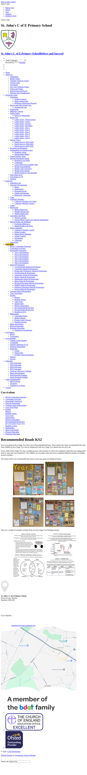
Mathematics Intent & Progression (26, 279)
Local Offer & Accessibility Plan (26, 165)
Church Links (15, 83)
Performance (19, 189)
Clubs (12, 197)
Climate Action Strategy (18, 340)
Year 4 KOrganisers (21, 259)
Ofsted (16, 351)
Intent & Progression (17, 265)
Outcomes (9, 361)
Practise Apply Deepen (22, 320)
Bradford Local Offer (22, 160)
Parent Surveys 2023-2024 (24, 142)
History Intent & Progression (24, 277)
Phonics (17, 298)
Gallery (12, 205)
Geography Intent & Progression (26, 275)
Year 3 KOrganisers (21, 257)
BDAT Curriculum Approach (20, 246)
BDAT (7, 10)
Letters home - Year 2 (22, 130)
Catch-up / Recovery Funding (20, 371)
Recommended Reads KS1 (24, 308)
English (12, 295)
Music (16, 187)
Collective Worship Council (24, 203)
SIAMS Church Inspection (24, 355)
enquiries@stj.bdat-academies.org (23, 625)
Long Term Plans (16, 293)
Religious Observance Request (25, 103)
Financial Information (17, 347)
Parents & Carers (11, 95)
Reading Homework (21, 212)
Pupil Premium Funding (18, 375)
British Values (15, 79)
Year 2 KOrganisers (21, 255)
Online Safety (15, 113)
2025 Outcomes (15, 369)
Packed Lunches (20, 218)
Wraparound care (20, 107)
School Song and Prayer (18, 91)
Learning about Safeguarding (20, 291)
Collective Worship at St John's (25, 201)
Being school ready (21, 101)
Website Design (6, 755)
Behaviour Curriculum (22, 195)
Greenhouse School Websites (25, 755)
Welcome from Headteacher (20, 93)
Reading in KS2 (20, 312)
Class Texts (18, 302)
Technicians (18, 238)
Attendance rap (15, 183)
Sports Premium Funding (19, 377)
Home (7, 73)
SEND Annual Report (22, 167)
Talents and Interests (21, 193)
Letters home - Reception (23, 126)
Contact (8, 388)
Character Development (18, 185)
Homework (14, 208)
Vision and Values (16, 89)
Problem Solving (20, 322)
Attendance (14, 97)
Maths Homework (21, 210)
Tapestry (8, 14)
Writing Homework (21, 214)
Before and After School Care (20, 105)
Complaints (18, 163)
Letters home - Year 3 (22, 132)
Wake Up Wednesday (22, 115)
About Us (8, 75)
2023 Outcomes (15, 365)
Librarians (18, 240)
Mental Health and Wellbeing (20, 222)
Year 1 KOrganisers (21, 253)
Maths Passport (19, 318)
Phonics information (21, 306)
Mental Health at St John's (23, 226)
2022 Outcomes (15, 363)
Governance (9, 332)
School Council (20, 236)
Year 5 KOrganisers (21, 261)
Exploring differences (22, 224)
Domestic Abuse (20, 152)
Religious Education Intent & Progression (29, 287)
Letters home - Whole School (24, 120)
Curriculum (9, 244)
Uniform (13, 179)
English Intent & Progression (24, 273)
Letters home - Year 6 (22, 138)
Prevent (12, 359)
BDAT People (15, 381)
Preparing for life (20, 191)
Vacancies (13, 383)
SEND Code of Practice (23, 169)
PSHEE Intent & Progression (24, 285)
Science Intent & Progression (24, 289)
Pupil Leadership (16, 228)
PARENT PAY (11, 16)
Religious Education (17, 328)
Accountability (10, 338)
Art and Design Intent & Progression (27, 267)
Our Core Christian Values (19, 87)
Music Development (17, 373)
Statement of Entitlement (23, 330)
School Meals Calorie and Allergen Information (31, 220)
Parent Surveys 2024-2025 (24, 144)
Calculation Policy (21, 316)
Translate (22, 63)
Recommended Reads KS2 (24, 310)
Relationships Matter (21, 154)
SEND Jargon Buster (22, 171)
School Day (14, 242)
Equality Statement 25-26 (19, 345)
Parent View (9, 8)
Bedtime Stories (20, 300)
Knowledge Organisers (18, 250)
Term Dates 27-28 (16, 177)
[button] (10, 19)
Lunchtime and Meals (17, 216)
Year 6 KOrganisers (21, 263)
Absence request (20, 99)
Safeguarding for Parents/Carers (21, 150)
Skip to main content (8, 2)
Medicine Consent (16, 111)
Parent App (14, 118)
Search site (5, 761)
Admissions (14, 77)
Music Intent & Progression (24, 281)
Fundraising (14, 109)
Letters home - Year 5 (22, 136)
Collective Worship (17, 199)
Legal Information (14, 751)
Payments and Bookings (18, 148)
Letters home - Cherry (22, 122)
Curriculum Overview (18, 248)
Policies (13, 357)
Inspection (13, 349)
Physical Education (17, 326)
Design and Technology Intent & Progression (30, 271)
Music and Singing (16, 324)
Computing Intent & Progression (26, 269)
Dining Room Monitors (22, 234)
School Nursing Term (17, 156)
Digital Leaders (19, 232)
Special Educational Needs (19, 158)
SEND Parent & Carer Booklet (25, 173)
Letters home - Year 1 (22, 128)
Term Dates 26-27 (16, 175)
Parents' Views (15, 140)
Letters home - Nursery (22, 124)
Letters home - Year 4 (22, 134)
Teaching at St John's (17, 385)
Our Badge (14, 85)
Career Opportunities (12, 379)
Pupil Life (9, 181)
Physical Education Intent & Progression (28, 283)
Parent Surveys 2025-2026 (24, 146)
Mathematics (14, 314)
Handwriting (19, 304)
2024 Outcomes (15, 367)
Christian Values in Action (19, 81)
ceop (7, 12)
